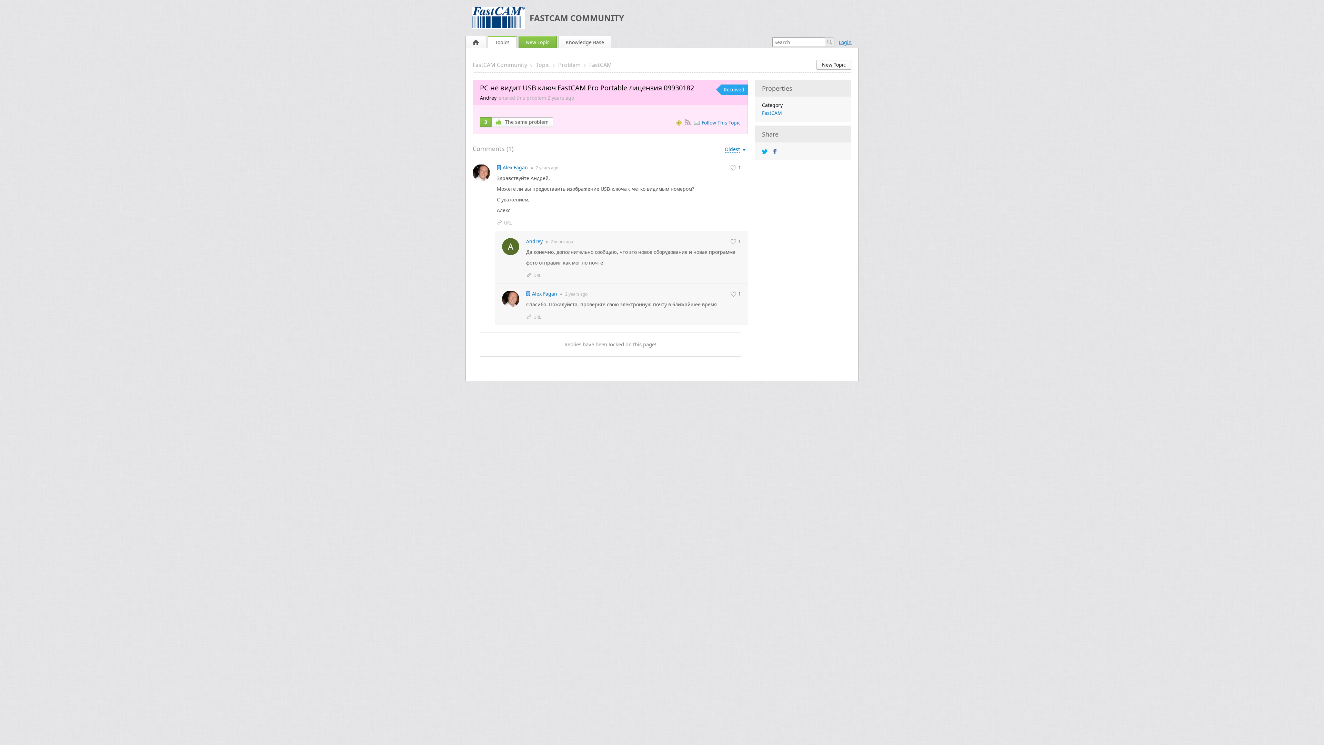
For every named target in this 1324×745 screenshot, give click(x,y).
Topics (502, 42)
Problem (569, 65)
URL (508, 223)
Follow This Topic (721, 122)
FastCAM (600, 65)
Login (845, 42)
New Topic (538, 42)
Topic (543, 65)
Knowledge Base (585, 42)
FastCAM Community (577, 17)
